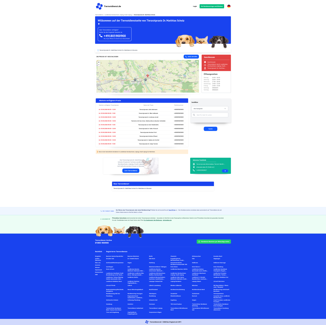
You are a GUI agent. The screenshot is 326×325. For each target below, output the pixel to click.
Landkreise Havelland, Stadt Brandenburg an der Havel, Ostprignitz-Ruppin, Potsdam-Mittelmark (114, 275)
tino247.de (172, 210)
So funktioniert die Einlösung (153, 220)
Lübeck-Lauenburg (155, 285)
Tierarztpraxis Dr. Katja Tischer (148, 144)
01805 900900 (102, 242)
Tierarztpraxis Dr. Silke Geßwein (148, 113)
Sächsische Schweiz (112, 300)
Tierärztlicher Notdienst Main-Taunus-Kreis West (113, 309)
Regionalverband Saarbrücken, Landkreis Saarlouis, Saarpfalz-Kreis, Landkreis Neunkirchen (136, 298)
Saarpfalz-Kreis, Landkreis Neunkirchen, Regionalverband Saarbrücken (222, 298)
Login (195, 6)
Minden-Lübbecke (176, 285)
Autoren (97, 265)
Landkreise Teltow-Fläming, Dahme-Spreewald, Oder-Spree (114, 278)
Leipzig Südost (196, 281)
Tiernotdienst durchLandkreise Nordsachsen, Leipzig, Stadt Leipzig (217, 66)
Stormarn (152, 304)
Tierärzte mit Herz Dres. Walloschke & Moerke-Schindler (148, 121)
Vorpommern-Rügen (155, 312)
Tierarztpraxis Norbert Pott (148, 132)
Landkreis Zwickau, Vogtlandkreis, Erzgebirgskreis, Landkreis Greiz (136, 284)
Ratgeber (98, 256)
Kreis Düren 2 (196, 267)
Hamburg (152, 262)
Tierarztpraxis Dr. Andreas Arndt (148, 117)
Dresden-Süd (110, 258)
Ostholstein (195, 293)
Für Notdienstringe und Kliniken (212, 6)
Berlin (151, 256)
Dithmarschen (196, 256)
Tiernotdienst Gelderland (135, 308)
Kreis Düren (174, 267)
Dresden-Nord (218, 256)
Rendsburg (152, 296)
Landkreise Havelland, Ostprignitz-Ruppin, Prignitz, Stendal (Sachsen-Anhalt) (222, 271)
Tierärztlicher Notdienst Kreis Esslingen (221, 305)
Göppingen (217, 258)
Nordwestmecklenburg (178, 289)
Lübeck (130, 285)
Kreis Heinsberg (218, 267)
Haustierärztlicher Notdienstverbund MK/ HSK (179, 263)
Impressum (98, 270)
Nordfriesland (153, 289)
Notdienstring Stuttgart (135, 293)
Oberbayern (152, 293)
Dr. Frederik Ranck (133, 258)
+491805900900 (115, 36)
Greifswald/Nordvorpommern (115, 262)
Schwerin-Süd (153, 300)
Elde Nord (152, 258)
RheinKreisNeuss (176, 296)
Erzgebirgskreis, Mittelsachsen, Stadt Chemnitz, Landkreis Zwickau (177, 261)
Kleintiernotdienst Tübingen (157, 267)
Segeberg (173, 300)
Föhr (193, 258)
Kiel (129, 267)
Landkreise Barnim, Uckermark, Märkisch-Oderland (156, 270)
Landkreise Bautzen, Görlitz (179, 269)
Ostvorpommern (219, 293)
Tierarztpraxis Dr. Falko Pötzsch (148, 128)
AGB (96, 274)
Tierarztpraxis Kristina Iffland (148, 136)
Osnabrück (174, 293)
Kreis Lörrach (110, 269)
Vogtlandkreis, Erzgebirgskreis (132, 313)
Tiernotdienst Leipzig (155, 308)
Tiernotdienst (99, 15)
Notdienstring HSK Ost (113, 293)
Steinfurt (130, 304)
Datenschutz (99, 272)
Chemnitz (173, 256)
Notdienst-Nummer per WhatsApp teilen (215, 241)
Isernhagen (109, 267)
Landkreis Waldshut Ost (221, 277)
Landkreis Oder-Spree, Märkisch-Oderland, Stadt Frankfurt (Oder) (178, 278)
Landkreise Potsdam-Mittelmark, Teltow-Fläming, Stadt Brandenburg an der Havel (222, 275)
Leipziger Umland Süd (155, 281)
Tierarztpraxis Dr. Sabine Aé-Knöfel (148, 140)
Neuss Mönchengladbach (135, 289)
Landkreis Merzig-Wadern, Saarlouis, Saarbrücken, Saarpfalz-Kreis (157, 278)
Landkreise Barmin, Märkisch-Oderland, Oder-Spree (135, 270)
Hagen (130, 262)
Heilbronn (195, 262)
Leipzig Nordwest (176, 281)
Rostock (194, 296)
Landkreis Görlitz (133, 277)
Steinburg (109, 304)
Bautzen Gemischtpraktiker (114, 256)
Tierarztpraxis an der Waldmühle (148, 125)
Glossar (97, 267)
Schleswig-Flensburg (134, 300)
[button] (147, 75)
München (195, 285)
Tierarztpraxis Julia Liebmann (148, 109)
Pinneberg (109, 296)
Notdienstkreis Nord (198, 289)
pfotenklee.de (167, 220)
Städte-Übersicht (98, 259)
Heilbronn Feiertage (220, 262)
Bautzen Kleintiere (133, 256)
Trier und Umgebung (112, 312)
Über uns (98, 262)
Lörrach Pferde (110, 285)
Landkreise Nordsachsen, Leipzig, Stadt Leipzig (118, 15)
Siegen (194, 300)
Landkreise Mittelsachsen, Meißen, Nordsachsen (157, 274)
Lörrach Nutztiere (219, 281)
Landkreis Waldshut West (114, 281)
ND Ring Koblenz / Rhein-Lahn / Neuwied (221, 286)
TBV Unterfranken (176, 304)
